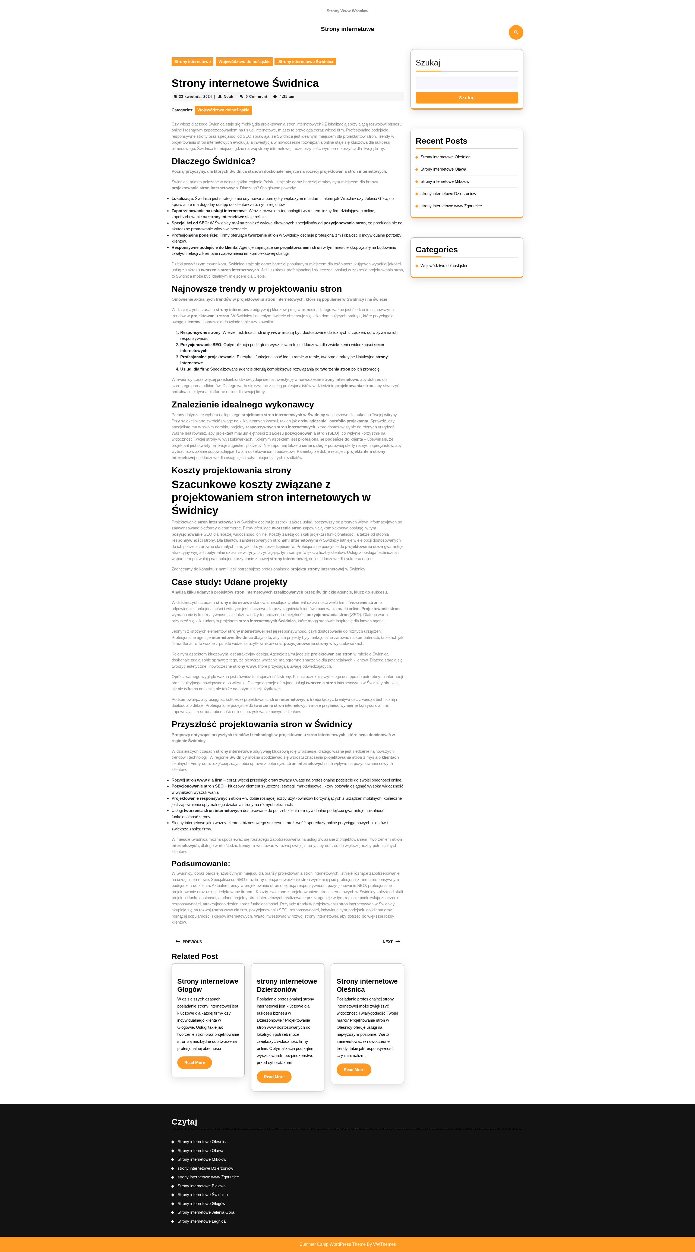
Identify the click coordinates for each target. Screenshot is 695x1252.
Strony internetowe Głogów (201, 1203)
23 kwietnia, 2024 (195, 97)
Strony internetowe (347, 29)
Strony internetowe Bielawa (202, 1186)
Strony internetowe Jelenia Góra (206, 1212)
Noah (228, 97)
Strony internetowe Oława (444, 169)
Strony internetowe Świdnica (203, 1194)
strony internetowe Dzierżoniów (448, 193)
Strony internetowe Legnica (202, 1221)
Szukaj (428, 62)
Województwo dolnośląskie (244, 61)
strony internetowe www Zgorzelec (451, 205)
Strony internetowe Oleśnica (445, 157)
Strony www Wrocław (347, 10)
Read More (198, 1064)
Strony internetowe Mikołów (445, 181)
